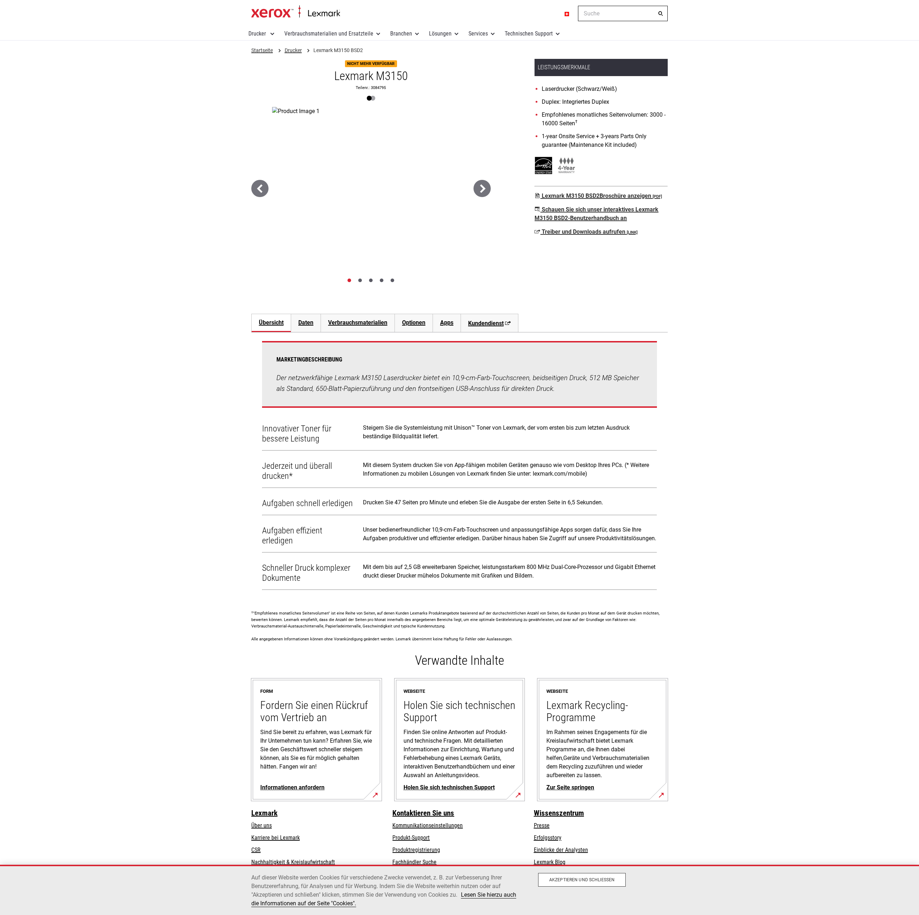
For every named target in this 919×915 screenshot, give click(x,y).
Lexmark (264, 813)
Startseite (295, 12)
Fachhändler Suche (414, 862)
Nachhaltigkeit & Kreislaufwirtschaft (293, 862)
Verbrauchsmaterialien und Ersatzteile (328, 33)
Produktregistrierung (416, 849)
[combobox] (623, 13)
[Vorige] (260, 188)
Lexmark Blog (549, 862)
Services (478, 33)
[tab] (349, 280)
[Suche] (660, 13)
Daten (305, 322)
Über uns (261, 825)
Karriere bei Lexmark (275, 837)
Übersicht (271, 322)
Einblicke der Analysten (561, 849)
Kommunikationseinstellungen (427, 825)
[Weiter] (482, 188)
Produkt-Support (411, 837)
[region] (459, 890)
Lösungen (440, 33)
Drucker (257, 33)
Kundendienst (486, 323)
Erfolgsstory (547, 837)
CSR (256, 849)
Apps (446, 322)
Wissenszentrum (559, 813)
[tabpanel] (459, 467)
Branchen (401, 33)
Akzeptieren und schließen (582, 879)
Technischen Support (529, 33)
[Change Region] (567, 13)
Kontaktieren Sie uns (423, 813)
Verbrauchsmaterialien (357, 322)
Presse (542, 825)
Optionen (413, 322)
